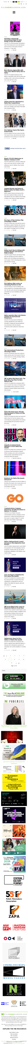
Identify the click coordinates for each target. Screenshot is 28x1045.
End (18, 663)
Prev (6, 656)
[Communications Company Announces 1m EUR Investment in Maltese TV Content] (15, 498)
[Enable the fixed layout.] (24, 2)
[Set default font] (24, 4)
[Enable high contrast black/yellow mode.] (16, 2)
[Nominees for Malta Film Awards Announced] (15, 468)
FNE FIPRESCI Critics (14, 1032)
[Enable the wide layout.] (26, 2)
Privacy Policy (4, 1041)
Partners (8, 1041)
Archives (14, 1039)
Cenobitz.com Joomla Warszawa (18, 1043)
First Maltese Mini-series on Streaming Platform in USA (13, 284)
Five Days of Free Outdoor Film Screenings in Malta (13, 220)
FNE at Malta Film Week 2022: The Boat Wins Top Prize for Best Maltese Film (14, 380)
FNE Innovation (14, 1035)
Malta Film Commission (17, 458)
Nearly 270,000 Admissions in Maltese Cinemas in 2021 (13, 159)
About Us (17, 1041)
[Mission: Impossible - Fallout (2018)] (15, 60)
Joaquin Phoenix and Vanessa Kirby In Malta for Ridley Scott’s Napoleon (14, 190)
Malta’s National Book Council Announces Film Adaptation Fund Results (14, 543)
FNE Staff (14, 50)
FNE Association (14, 1034)
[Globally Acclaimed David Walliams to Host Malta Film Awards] (15, 435)
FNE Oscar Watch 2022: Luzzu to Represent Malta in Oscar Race (14, 607)
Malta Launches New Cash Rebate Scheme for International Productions (15, 317)
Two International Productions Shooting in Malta (14, 351)
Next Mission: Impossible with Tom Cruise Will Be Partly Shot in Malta (14, 71)
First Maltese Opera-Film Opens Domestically (14, 130)
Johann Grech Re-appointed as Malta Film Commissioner (14, 102)
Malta (6, 36)
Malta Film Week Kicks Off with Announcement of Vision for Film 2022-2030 (14, 413)
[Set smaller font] (21, 4)
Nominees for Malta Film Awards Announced (14, 479)
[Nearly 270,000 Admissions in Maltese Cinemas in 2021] (15, 148)
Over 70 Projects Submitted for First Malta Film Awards (14, 575)
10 (23, 659)
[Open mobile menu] (14, 12)
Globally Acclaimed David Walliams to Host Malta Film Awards (13, 446)
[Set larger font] (26, 4)
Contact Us (13, 1041)
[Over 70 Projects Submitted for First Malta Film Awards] (15, 564)
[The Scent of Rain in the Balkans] (15, 273)
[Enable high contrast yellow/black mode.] (19, 2)
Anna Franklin (16, 391)
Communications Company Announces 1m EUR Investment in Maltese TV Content (14, 510)
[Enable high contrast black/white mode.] (14, 2)
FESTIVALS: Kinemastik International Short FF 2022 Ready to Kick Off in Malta (13, 40)
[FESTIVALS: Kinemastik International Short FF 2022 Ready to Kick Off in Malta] (15, 28)
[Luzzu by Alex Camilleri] (15, 596)
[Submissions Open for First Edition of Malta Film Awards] (15, 628)
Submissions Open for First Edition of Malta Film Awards (13, 639)
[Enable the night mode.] (11, 2)
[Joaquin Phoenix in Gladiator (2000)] (15, 178)
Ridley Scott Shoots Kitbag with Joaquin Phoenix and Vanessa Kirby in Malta (14, 252)
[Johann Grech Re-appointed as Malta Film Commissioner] (15, 91)
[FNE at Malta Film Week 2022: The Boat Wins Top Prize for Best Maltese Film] (15, 368)
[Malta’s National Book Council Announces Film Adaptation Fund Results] (15, 531)
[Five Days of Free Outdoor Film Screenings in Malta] (15, 210)
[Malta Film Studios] (15, 240)
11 (11, 662)
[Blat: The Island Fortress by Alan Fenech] (15, 120)
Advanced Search (14, 1037)
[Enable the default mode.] (8, 2)
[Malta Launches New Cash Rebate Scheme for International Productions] (15, 305)
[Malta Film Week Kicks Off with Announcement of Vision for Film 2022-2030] (15, 401)
